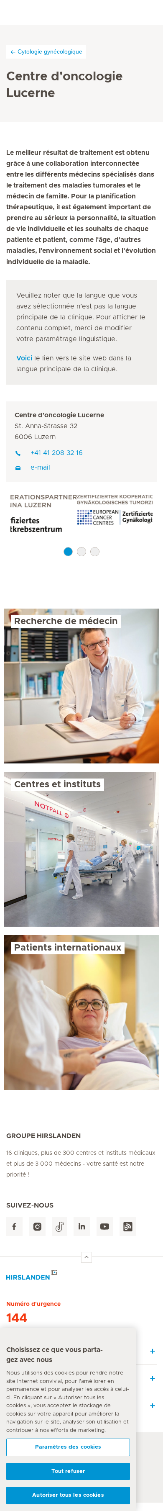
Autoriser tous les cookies (68, 1495)
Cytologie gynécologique (50, 51)
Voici (24, 358)
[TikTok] (59, 1226)
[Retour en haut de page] (87, 1257)
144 (16, 1318)
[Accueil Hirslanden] (81, 1277)
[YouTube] (105, 1226)
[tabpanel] (81, 514)
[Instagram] (37, 1226)
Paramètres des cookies (68, 1447)
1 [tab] (68, 551)
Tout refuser (68, 1471)
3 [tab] (95, 551)
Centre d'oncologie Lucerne (59, 415)
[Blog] (128, 1226)
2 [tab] (81, 551)
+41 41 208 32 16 (57, 453)
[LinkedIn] (82, 1226)
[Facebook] (14, 1226)
